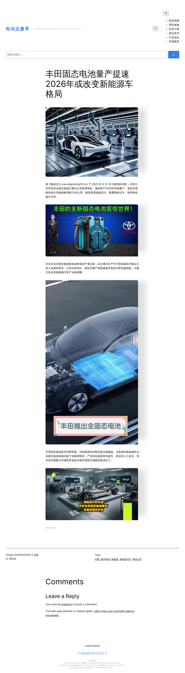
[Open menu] (155, 28)
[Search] (173, 54)
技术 (36, 554)
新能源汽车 (125, 559)
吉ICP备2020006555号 (92, 645)
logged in (67, 604)
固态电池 (105, 559)
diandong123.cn (92, 653)
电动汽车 (137, 559)
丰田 (97, 559)
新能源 (114, 559)
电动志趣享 (18, 28)
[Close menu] (166, 13)
